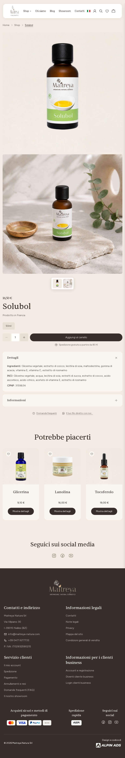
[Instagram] (110, 722)
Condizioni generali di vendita (83, 640)
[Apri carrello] (113, 11)
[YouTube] (116, 722)
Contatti (79, 11)
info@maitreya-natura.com (24, 634)
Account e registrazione (80, 670)
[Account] (95, 11)
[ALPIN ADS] (108, 745)
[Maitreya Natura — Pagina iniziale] (14, 11)
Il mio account (12, 665)
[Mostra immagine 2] (67, 283)
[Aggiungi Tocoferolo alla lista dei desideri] (91, 453)
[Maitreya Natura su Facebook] (62, 555)
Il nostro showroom (15, 696)
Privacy (70, 627)
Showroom (65, 11)
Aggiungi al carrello (76, 337)
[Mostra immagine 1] (57, 283)
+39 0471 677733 (18, 640)
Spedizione (10, 671)
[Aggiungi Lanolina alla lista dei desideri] (50, 453)
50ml (8, 326)
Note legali (72, 621)
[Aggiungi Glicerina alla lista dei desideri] (8, 453)
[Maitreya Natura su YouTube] (71, 555)
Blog (52, 11)
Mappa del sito (74, 634)
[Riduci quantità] (6, 337)
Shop (27, 10)
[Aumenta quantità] (24, 337)
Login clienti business (78, 682)
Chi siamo (40, 11)
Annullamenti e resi (15, 683)
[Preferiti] (107, 11)
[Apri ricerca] (101, 11)
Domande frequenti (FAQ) (19, 689)
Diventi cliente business (79, 676)
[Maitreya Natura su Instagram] (54, 555)
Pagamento (10, 677)
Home (6, 25)
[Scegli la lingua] (88, 11)
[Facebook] (103, 722)
